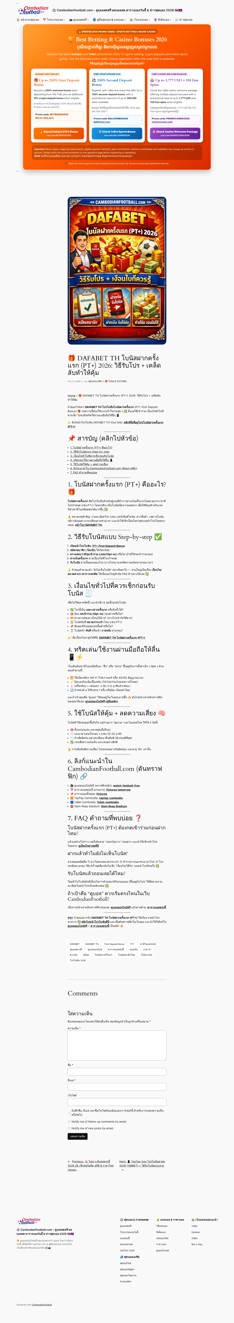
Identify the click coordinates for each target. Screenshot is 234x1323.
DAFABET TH (92, 944)
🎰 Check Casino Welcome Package (175, 133)
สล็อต (86, 954)
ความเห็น (74, 1028)
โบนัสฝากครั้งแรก (103, 954)
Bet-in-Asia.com (44, 117)
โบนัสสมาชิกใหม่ (126, 954)
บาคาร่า (147, 949)
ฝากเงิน (73, 954)
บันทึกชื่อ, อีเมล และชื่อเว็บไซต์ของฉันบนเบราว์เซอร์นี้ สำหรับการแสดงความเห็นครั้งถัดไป (117, 1112)
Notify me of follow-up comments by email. (99, 1121)
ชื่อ (70, 1065)
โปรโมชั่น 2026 (78, 960)
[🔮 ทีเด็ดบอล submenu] (170, 20)
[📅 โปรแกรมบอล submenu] (64, 20)
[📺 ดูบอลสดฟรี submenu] (88, 20)
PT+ (132, 944)
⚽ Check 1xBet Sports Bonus (117, 133)
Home (71, 395)
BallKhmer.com (102, 121)
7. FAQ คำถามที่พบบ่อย (83, 472)
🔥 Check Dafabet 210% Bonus (59, 133)
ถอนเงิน (134, 949)
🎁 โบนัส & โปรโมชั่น (116, 381)
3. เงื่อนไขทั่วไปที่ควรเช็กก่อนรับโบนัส (92, 456)
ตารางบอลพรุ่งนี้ (116, 949)
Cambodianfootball (42, 1304)
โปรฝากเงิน (146, 954)
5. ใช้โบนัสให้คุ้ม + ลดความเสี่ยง (89, 464)
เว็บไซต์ (72, 1095)
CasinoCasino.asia (162, 121)
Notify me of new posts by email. (93, 1128)
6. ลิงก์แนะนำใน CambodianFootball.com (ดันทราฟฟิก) (103, 468)
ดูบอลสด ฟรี (76, 949)
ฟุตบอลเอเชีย (95, 381)
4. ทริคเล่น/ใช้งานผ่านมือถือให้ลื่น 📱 (91, 460)
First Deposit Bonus (114, 944)
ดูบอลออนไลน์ (95, 949)
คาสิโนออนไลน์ (148, 944)
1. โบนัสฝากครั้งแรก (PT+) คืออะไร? (91, 447)
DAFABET (75, 944)
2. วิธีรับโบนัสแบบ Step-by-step (89, 451)
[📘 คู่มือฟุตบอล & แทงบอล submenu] (125, 20)
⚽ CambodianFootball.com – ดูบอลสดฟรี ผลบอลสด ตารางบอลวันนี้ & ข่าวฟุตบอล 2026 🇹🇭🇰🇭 (117, 10)
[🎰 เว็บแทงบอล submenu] (149, 20)
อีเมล (72, 1080)
